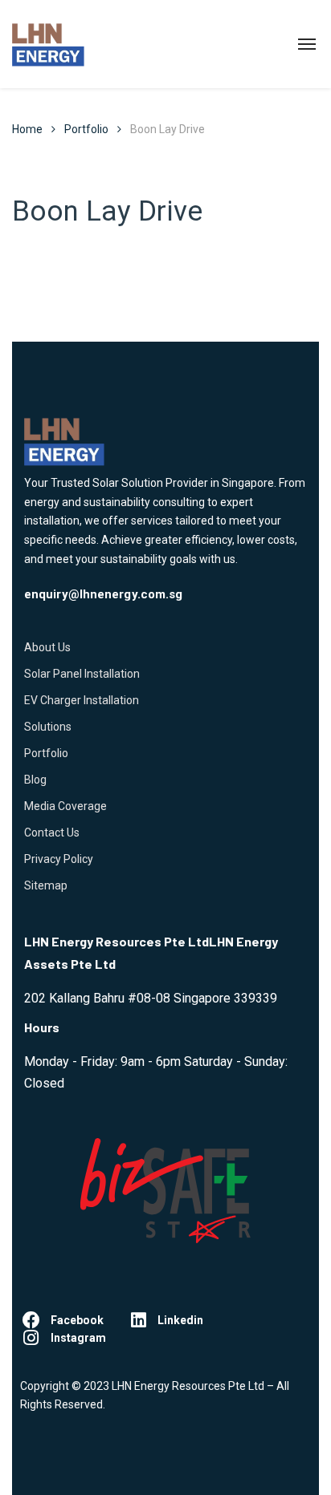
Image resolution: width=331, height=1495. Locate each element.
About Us (47, 647)
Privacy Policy (58, 859)
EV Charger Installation (81, 700)
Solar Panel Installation (82, 673)
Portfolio (46, 753)
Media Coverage (65, 806)
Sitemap (45, 885)
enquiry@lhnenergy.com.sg (103, 594)
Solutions (48, 726)
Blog (35, 779)
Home (27, 129)
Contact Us (52, 832)
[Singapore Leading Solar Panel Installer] (48, 44)
